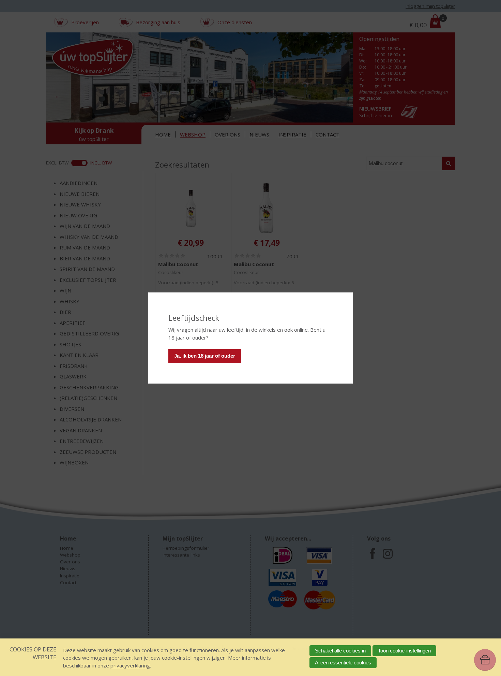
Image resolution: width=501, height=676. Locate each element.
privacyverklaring (130, 665)
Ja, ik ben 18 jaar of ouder (204, 356)
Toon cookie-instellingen (404, 650)
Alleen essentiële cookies (343, 662)
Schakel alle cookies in (340, 650)
